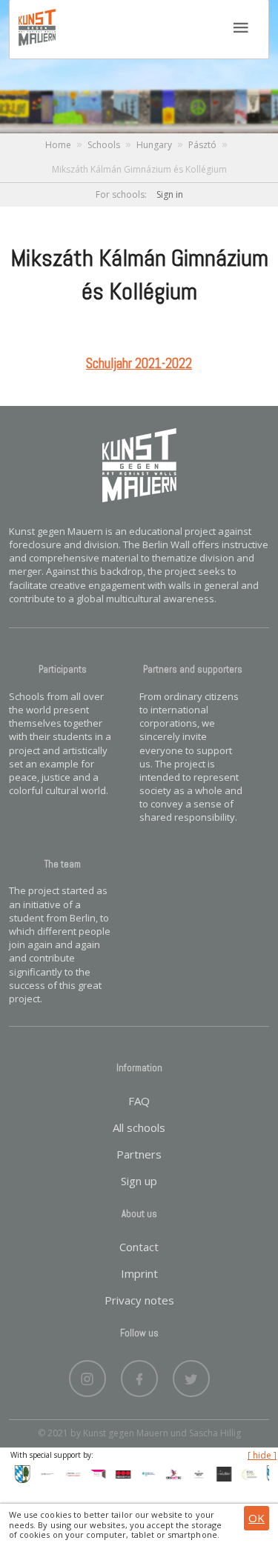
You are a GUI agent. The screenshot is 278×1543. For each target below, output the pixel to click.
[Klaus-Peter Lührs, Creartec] (170, 1472)
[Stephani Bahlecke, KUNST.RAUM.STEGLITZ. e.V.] (94, 1472)
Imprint (139, 1273)
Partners (139, 1154)
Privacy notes (139, 1300)
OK (256, 1517)
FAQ (139, 1100)
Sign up (139, 1180)
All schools (139, 1127)
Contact (139, 1246)
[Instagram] (87, 1375)
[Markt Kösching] (19, 1472)
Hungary (154, 145)
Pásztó (202, 145)
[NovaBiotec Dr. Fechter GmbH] (246, 1472)
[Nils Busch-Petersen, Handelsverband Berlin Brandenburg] (145, 1472)
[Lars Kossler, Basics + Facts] (69, 1472)
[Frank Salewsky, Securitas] (120, 1472)
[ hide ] (262, 1456)
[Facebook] (139, 1375)
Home (58, 145)
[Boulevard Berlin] (195, 1472)
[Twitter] (191, 1375)
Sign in (169, 194)
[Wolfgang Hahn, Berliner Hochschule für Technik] (44, 1472)
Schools (103, 145)
